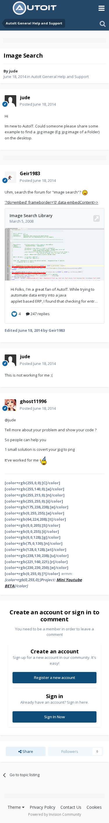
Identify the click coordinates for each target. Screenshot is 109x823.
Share (27, 751)
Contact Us (70, 807)
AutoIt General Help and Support (60, 76)
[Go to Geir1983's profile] (10, 177)
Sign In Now (54, 716)
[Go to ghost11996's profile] (10, 405)
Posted (38, 104)
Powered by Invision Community (54, 814)
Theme (15, 807)
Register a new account (54, 677)
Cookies (94, 807)
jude (13, 71)
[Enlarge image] (85, 192)
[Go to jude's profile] (10, 101)
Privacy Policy (42, 807)
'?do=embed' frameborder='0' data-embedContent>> (51, 202)
